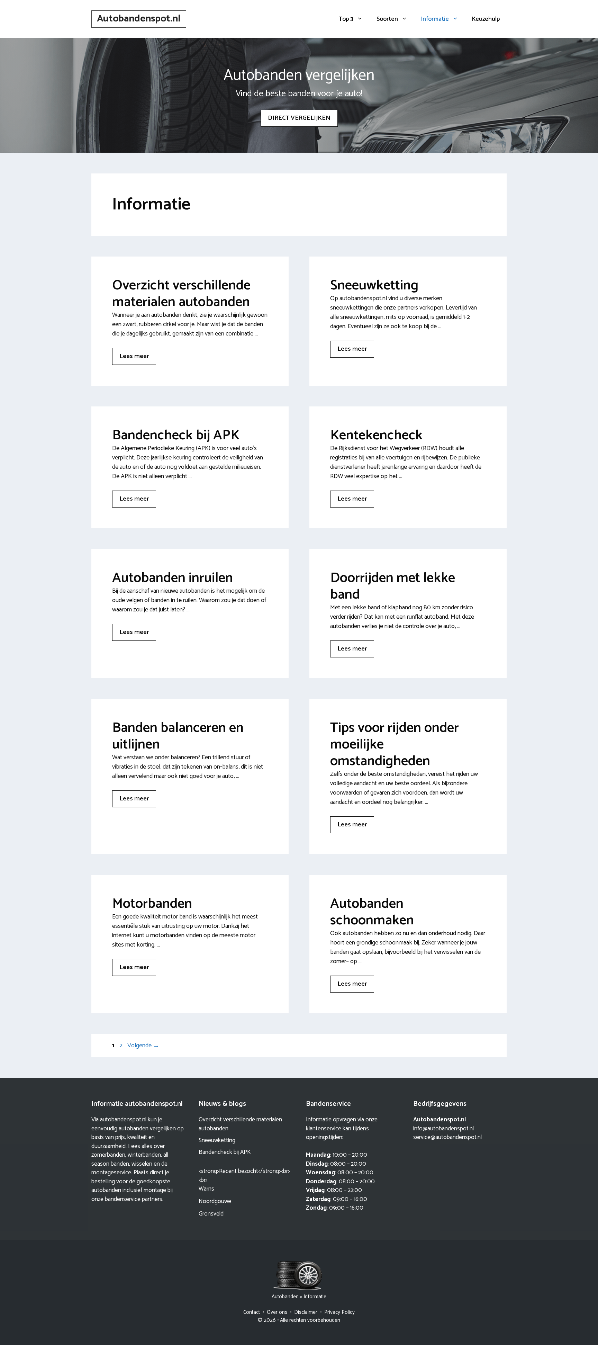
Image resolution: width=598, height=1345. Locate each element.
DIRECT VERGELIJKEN (299, 118)
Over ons (277, 1312)
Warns (206, 1189)
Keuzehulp (486, 19)
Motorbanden (152, 904)
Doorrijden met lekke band (392, 586)
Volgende (143, 1045)
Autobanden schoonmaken (372, 912)
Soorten (387, 19)
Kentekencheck (376, 435)
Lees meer (134, 356)
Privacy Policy (339, 1312)
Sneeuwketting (374, 285)
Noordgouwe (215, 1201)
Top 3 (346, 19)
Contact (251, 1312)
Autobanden (285, 1296)
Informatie (435, 19)
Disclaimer (305, 1312)
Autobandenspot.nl (139, 19)
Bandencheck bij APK (175, 435)
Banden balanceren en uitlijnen (178, 736)
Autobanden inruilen (172, 578)
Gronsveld (211, 1214)
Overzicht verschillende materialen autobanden (181, 294)
